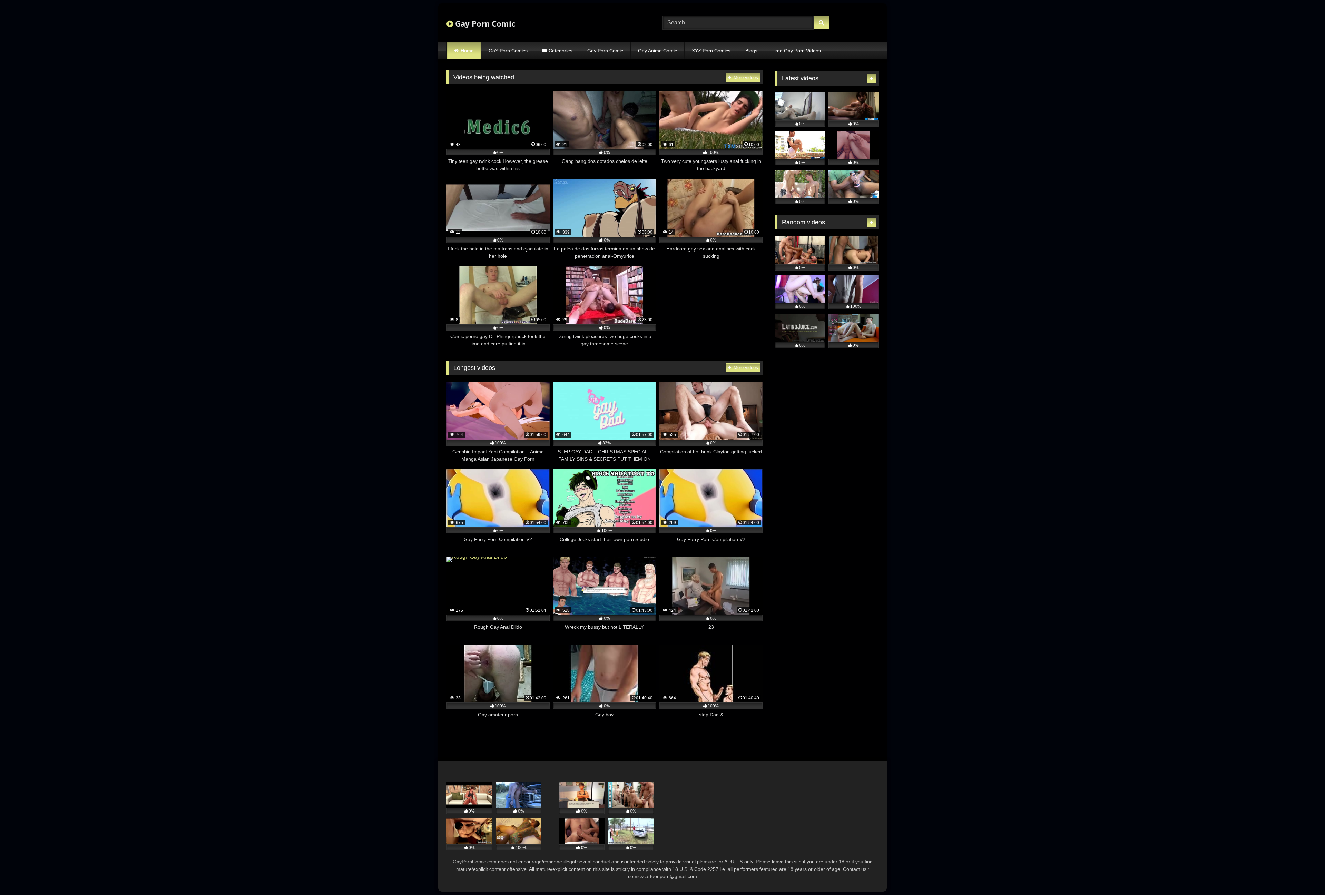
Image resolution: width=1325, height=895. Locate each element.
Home (467, 50)
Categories (560, 50)
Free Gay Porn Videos (796, 50)
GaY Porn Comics (508, 50)
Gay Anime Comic (657, 50)
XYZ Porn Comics (711, 50)
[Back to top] (1303, 874)
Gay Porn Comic (484, 23)
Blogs (751, 50)
